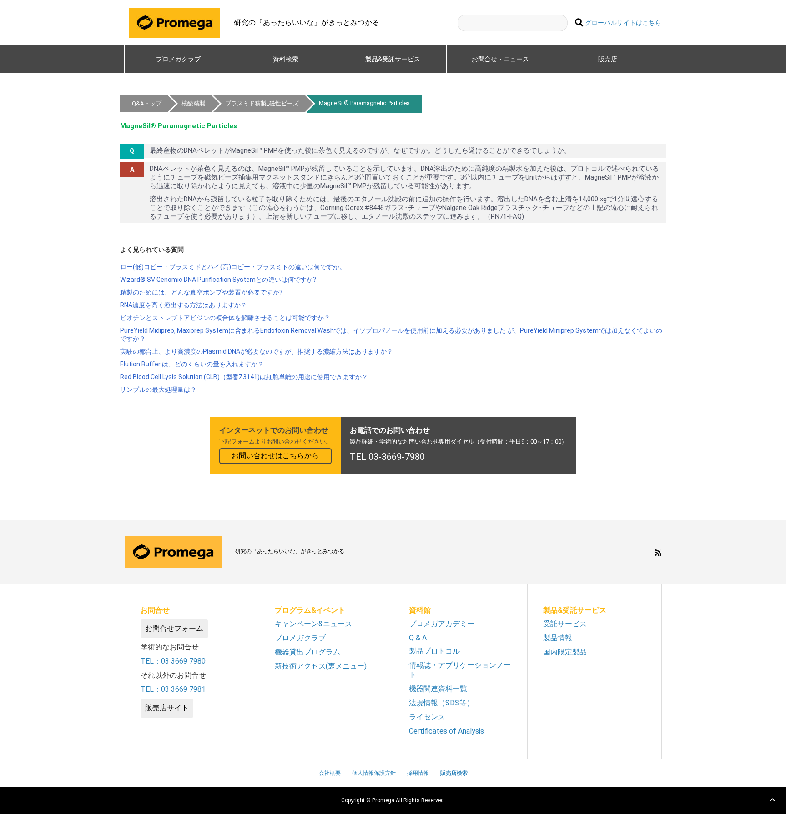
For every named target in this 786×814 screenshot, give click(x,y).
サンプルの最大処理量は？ (158, 389)
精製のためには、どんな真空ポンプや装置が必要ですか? (201, 292)
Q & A (418, 638)
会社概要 (330, 773)
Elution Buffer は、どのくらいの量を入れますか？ (192, 364)
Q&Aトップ (146, 103)
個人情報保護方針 (374, 773)
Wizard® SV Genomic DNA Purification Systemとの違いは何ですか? (218, 279)
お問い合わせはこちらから (275, 455)
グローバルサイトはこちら (623, 23)
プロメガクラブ (178, 59)
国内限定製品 (565, 652)
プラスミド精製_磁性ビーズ (262, 103)
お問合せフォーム (174, 628)
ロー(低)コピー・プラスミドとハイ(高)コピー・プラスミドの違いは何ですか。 (233, 266)
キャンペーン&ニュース (313, 623)
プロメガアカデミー (441, 623)
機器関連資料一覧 (438, 688)
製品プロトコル (434, 651)
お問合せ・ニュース (500, 59)
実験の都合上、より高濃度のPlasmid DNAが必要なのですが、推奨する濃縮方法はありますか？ (256, 351)
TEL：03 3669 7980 (173, 661)
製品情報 (557, 638)
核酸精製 (193, 103)
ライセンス (427, 717)
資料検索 (285, 59)
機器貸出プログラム (307, 652)
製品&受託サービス (396, 59)
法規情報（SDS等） (441, 703)
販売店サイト (167, 708)
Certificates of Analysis (446, 731)
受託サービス (565, 623)
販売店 (607, 59)
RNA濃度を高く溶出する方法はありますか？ (183, 305)
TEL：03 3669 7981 (173, 689)
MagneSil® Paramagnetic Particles (364, 103)
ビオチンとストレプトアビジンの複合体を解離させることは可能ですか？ (225, 317)
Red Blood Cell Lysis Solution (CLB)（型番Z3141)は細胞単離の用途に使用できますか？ (244, 376)
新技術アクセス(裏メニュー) (321, 666)
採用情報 (418, 773)
